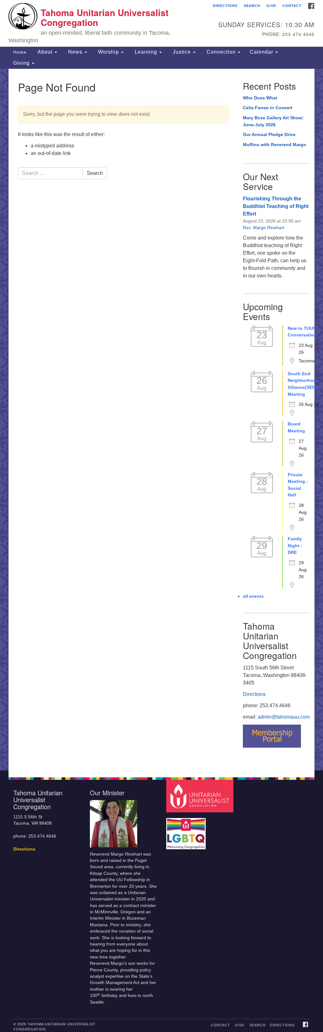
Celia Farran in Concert (267, 107)
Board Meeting (296, 427)
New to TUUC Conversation (302, 332)
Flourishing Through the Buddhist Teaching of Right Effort (275, 206)
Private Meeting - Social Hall (298, 485)
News (75, 52)
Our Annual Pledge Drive (269, 134)
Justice (181, 52)
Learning (146, 52)
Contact (292, 6)
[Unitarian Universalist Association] (200, 795)
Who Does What (260, 97)
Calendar (262, 52)
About (45, 52)
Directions (225, 6)
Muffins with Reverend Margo (274, 144)
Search (252, 6)
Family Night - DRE (295, 545)
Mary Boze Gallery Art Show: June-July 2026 (273, 121)
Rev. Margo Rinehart (263, 227)
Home (19, 52)
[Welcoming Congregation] (186, 830)
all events (253, 596)
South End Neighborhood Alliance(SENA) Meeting (304, 384)
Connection (221, 52)
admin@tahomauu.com (284, 717)
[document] (161, 419)
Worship (108, 52)
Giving (22, 63)
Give (271, 6)
